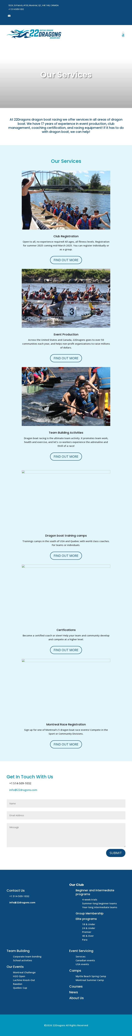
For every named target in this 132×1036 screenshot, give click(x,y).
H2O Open (19, 976)
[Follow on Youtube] (22, 15)
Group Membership (90, 913)
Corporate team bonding (27, 956)
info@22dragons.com (23, 790)
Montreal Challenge (24, 972)
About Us (76, 998)
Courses (76, 986)
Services (80, 956)
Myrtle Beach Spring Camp (91, 976)
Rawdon (17, 983)
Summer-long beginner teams (99, 903)
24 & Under (88, 928)
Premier (86, 931)
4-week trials (89, 899)
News (73, 992)
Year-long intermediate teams (99, 907)
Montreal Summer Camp (90, 980)
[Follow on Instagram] (28, 15)
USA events (82, 964)
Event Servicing (81, 951)
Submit (116, 853)
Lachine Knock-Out (24, 980)
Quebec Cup (20, 987)
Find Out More (66, 260)
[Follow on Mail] (9, 15)
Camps (75, 970)
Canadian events (85, 960)
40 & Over (88, 935)
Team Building (18, 951)
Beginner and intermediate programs (95, 892)
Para (84, 939)
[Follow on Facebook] (15, 15)
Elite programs (86, 919)
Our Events (15, 966)
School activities (22, 960)
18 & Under (88, 924)
